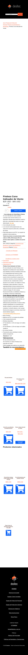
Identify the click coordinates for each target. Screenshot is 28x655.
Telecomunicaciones (14, 613)
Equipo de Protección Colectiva (14, 604)
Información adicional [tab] (8, 262)
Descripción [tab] (6, 260)
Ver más (12, 223)
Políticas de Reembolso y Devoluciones (14, 639)
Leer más (8, 534)
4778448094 (14, 625)
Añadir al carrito (18, 210)
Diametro (5, 205)
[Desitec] (14, 8)
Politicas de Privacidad (14, 635)
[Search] (20, 14)
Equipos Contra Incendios (14, 596)
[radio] (9, 204)
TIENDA (14, 588)
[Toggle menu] (26, 10)
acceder (8, 345)
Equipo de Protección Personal (14, 600)
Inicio (4, 22)
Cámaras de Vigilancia (14, 608)
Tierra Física (14, 617)
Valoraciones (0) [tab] (7, 264)
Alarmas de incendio (14, 592)
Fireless (15, 247)
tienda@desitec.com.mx (14, 629)
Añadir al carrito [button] (8, 394)
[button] (2, 2)
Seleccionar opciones (20, 442)
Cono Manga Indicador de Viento (13, 295)
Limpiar (9, 207)
